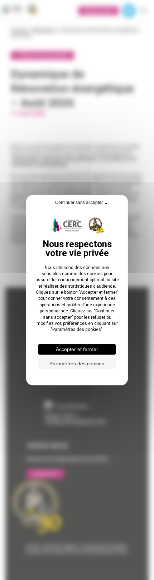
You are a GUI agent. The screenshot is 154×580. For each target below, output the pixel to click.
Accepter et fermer (77, 349)
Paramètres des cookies (76, 363)
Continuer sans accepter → (81, 202)
